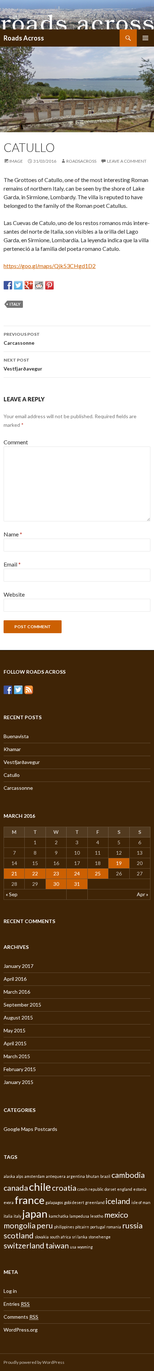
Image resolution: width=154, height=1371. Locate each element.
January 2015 (18, 1082)
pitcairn (82, 1226)
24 (77, 873)
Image (16, 161)
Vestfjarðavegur (23, 364)
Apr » (142, 894)
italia (8, 1216)
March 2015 (17, 1056)
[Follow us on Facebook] (8, 690)
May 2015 (14, 1030)
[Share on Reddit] (39, 285)
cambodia (128, 1175)
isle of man (140, 1202)
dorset (110, 1189)
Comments (21, 1317)
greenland (95, 1202)
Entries (17, 1304)
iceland (118, 1201)
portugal (97, 1226)
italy (15, 304)
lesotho (96, 1216)
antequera (56, 1176)
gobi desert (74, 1202)
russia (132, 1225)
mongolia (19, 1225)
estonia (139, 1189)
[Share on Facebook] (8, 285)
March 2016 (17, 992)
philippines (64, 1226)
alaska (9, 1176)
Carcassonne (22, 338)
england (124, 1189)
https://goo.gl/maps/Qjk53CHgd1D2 (50, 265)
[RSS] (28, 690)
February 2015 (20, 1069)
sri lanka (79, 1236)
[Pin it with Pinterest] (49, 285)
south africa (60, 1236)
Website (14, 594)
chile (40, 1186)
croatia (64, 1188)
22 (35, 873)
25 (98, 873)
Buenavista (16, 736)
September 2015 (22, 1005)
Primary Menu (145, 38)
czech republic (90, 1189)
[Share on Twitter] (18, 285)
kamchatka (58, 1216)
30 (56, 884)
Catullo (12, 775)
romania (113, 1226)
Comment (16, 442)
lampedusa (79, 1216)
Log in (10, 1291)
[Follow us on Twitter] (18, 690)
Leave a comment (126, 161)
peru (45, 1225)
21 (14, 873)
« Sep (12, 894)
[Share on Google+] (28, 285)
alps (19, 1176)
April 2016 (15, 979)
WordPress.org (21, 1330)
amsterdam (34, 1176)
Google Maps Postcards (30, 1129)
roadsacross (81, 161)
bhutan (92, 1176)
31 (77, 884)
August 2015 (18, 1017)
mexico (116, 1214)
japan (35, 1213)
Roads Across (24, 38)
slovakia (42, 1236)
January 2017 (18, 966)
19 (119, 863)
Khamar (12, 749)
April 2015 (15, 1043)
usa (73, 1247)
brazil (105, 1176)
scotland (19, 1235)
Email (12, 564)
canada (16, 1188)
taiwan (57, 1245)
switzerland (24, 1245)
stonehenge (99, 1236)
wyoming (85, 1247)
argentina (76, 1176)
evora (9, 1202)
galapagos (54, 1202)
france (29, 1200)
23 (56, 873)
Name (13, 534)
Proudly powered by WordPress (34, 1362)
